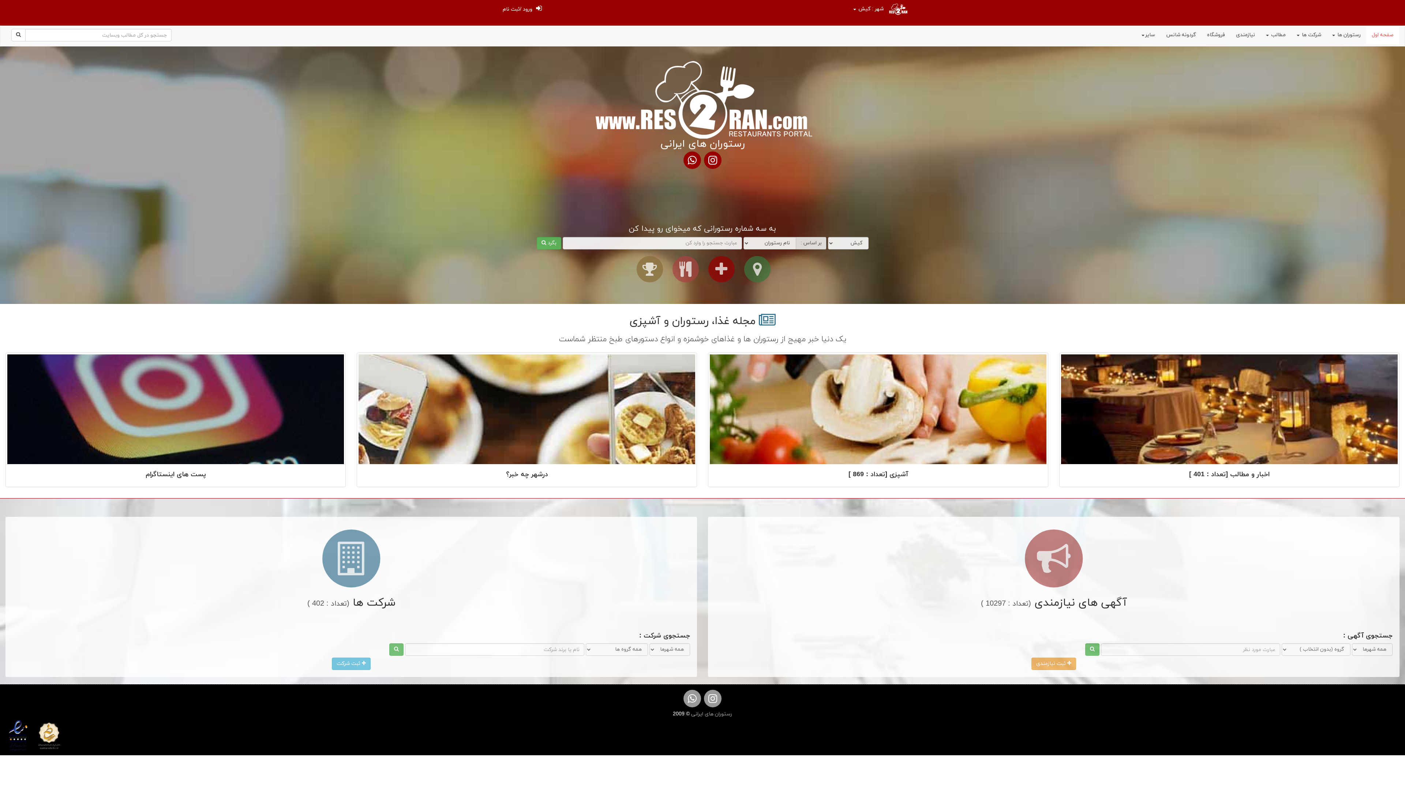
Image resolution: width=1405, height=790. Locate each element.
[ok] (1092, 649)
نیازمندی (1245, 34)
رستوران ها (1348, 34)
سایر (1150, 34)
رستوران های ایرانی (711, 714)
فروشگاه (1216, 34)
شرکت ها (1310, 34)
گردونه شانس (1181, 34)
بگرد (551, 243)
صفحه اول (1383, 34)
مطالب (1278, 34)
